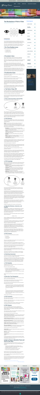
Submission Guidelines (12, 0)
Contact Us (29, 0)
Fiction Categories (30, 21)
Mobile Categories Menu (19, 25)
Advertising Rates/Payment (21, 0)
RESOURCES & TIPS (17, 6)
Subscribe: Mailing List (35, 0)
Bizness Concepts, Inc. (23, 387)
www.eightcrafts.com (7, 39)
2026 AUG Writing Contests (31, 78)
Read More (31, 82)
